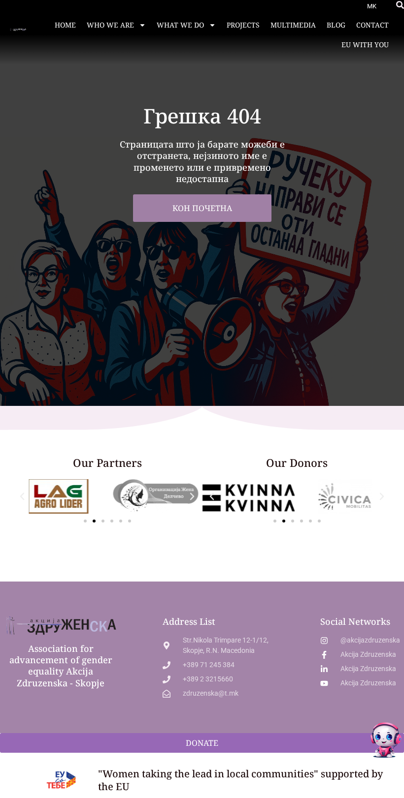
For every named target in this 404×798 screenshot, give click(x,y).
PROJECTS (243, 25)
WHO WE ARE (110, 25)
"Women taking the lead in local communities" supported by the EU (240, 780)
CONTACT (372, 25)
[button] (400, 5)
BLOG (336, 25)
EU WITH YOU (365, 44)
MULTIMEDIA (293, 25)
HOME (65, 25)
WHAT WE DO (180, 25)
